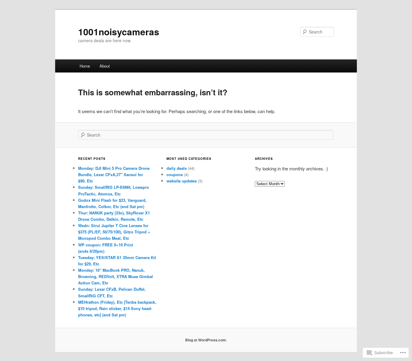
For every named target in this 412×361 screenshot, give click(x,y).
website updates (181, 181)
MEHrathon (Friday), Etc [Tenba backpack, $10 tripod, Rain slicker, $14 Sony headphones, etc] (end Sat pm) (117, 308)
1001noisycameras (118, 31)
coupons (174, 174)
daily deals (176, 168)
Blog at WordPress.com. (206, 340)
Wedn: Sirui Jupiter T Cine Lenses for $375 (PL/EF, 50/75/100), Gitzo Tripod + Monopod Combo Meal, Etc (114, 232)
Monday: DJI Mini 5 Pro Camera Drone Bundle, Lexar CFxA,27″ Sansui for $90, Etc (114, 174)
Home (85, 66)
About (105, 66)
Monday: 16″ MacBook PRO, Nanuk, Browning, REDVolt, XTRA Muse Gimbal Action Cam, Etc (115, 276)
